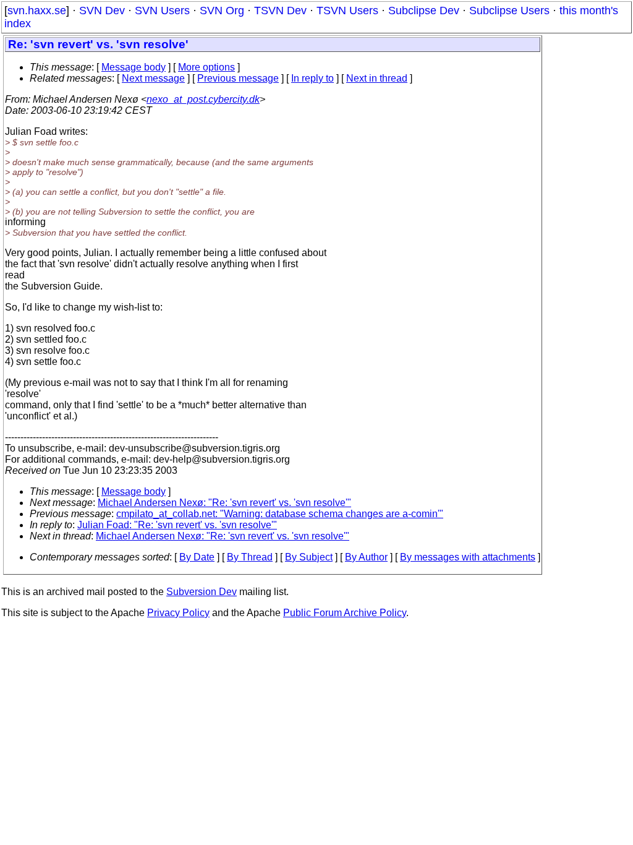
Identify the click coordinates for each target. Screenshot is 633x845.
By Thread (250, 557)
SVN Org (222, 10)
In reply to (312, 78)
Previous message (238, 78)
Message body (133, 67)
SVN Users (162, 10)
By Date (197, 557)
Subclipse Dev (423, 10)
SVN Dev (102, 10)
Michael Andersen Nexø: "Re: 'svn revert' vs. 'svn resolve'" (224, 502)
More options (206, 67)
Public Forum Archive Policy (344, 612)
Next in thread (376, 78)
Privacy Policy (178, 612)
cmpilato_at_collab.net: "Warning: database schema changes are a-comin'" (279, 513)
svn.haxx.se (36, 10)
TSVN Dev (280, 10)
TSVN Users (347, 10)
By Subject (309, 557)
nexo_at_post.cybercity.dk (203, 99)
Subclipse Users (509, 10)
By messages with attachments (467, 557)
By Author (366, 557)
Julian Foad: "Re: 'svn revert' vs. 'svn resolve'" (177, 525)
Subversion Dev (201, 591)
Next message (153, 78)
